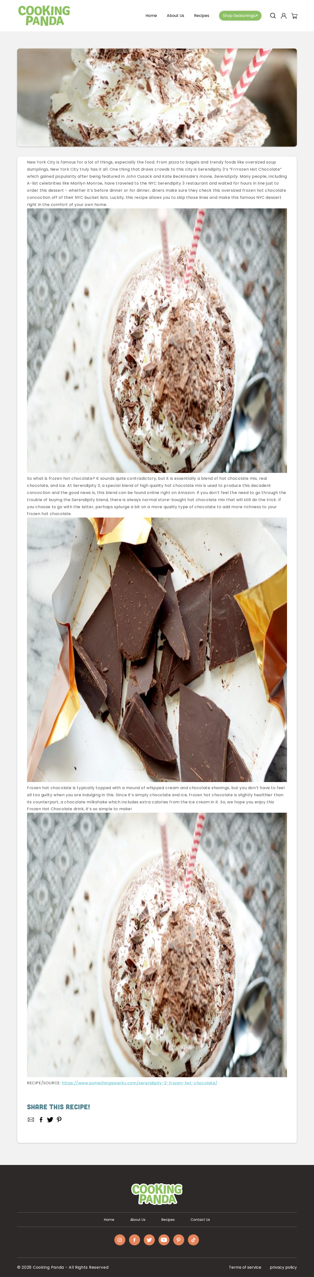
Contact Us (200, 1219)
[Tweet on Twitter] (50, 1120)
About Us (137, 1219)
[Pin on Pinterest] (59, 1120)
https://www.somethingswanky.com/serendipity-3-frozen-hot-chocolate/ (139, 1083)
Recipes (168, 1219)
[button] (272, 15)
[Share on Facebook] (41, 1120)
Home (109, 1219)
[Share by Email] (31, 1119)
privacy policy (283, 1267)
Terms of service (245, 1267)
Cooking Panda (48, 1267)
